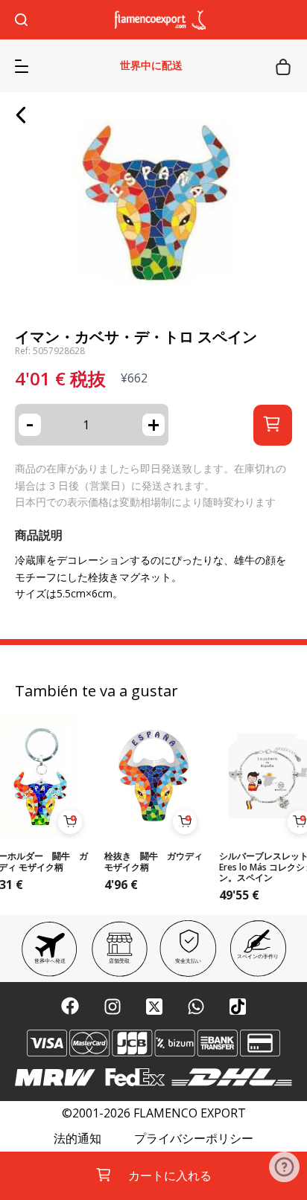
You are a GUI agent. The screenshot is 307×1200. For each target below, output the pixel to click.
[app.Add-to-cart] (70, 822)
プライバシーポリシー (193, 1139)
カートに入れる (170, 1175)
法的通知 (77, 1139)
